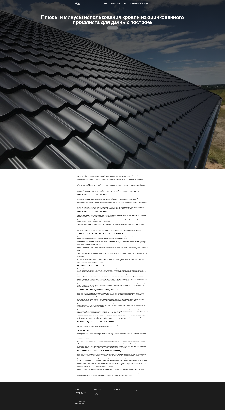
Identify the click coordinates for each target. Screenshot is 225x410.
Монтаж (119, 3)
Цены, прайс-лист (134, 3)
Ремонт (125, 3)
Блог (141, 3)
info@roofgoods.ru (97, 394)
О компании (112, 3)
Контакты (146, 3)
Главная (106, 3)
